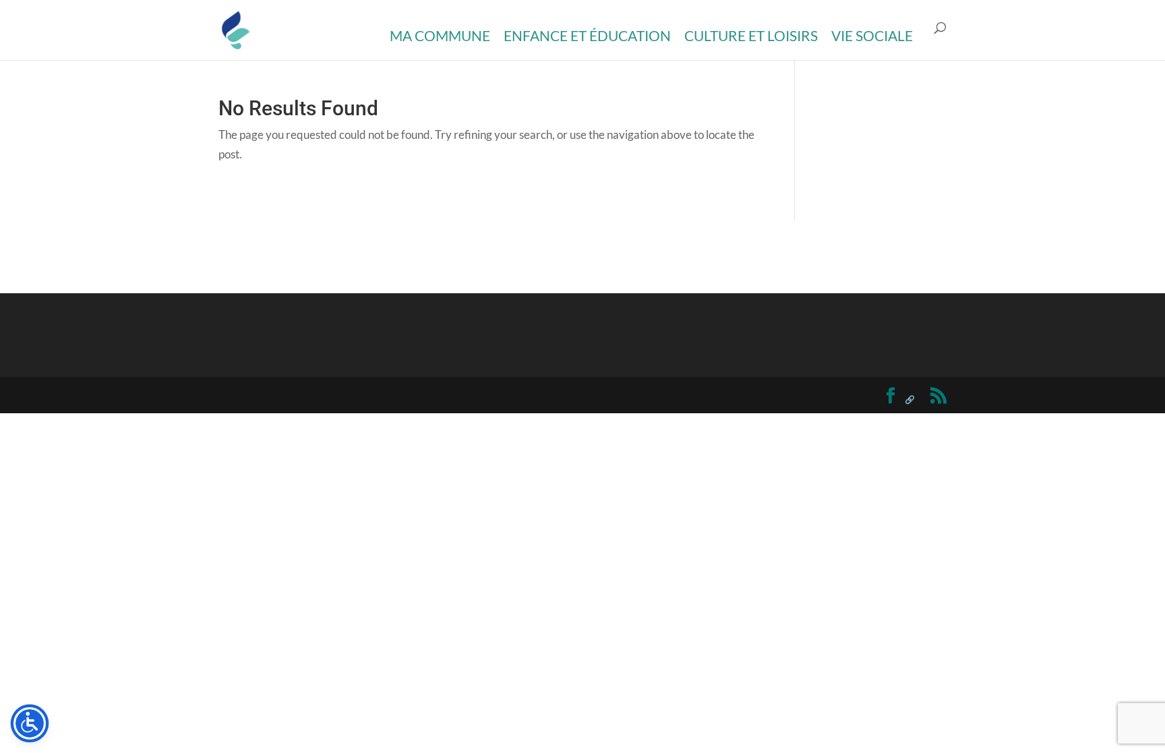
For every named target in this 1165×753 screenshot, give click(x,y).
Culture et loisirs (751, 35)
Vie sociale (872, 35)
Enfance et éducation (587, 35)
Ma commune (440, 35)
